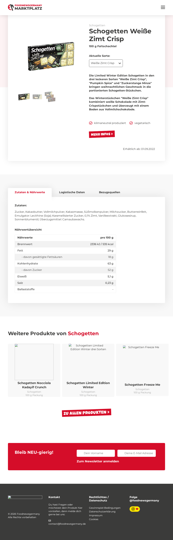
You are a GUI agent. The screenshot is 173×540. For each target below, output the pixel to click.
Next (79, 56)
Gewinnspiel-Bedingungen (104, 507)
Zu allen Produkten (85, 412)
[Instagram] (135, 508)
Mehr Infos (100, 134)
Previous (23, 56)
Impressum (96, 515)
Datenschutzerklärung (102, 511)
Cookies (93, 519)
